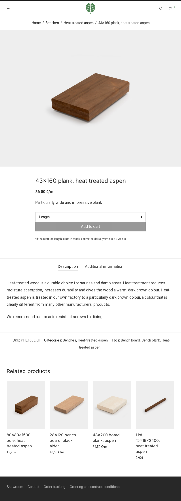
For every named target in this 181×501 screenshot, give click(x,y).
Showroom (15, 487)
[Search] (160, 8)
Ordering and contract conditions (95, 487)
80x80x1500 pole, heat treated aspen (19, 440)
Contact (33, 487)
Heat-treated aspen (79, 23)
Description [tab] (68, 266)
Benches (52, 23)
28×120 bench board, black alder (63, 440)
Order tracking (54, 487)
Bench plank (150, 340)
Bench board (130, 340)
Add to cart (90, 226)
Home (36, 23)
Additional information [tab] (104, 266)
